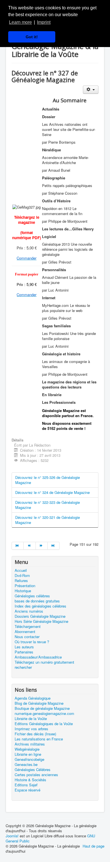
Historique (23, 590)
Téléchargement (28, 626)
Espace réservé (27, 790)
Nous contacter (27, 636)
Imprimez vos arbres (31, 728)
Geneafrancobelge (29, 759)
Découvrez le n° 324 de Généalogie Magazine (52, 492)
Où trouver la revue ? (32, 641)
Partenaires (24, 652)
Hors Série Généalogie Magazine (41, 621)
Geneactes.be (26, 764)
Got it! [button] (32, 37)
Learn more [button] (20, 22)
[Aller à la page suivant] (42, 546)
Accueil (21, 570)
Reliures (21, 580)
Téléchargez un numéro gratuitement (44, 662)
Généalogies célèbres (32, 595)
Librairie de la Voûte (31, 718)
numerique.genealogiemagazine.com (44, 713)
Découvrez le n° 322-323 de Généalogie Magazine (47, 505)
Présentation (25, 585)
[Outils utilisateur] (90, 90)
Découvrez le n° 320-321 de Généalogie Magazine (47, 520)
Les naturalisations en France (39, 739)
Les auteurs (24, 646)
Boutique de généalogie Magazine (42, 708)
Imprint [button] (43, 22)
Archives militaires (30, 744)
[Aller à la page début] (18, 546)
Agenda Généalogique (32, 698)
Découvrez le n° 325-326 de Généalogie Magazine (47, 480)
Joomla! (12, 835)
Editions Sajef (26, 784)
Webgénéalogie (27, 749)
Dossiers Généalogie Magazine (40, 616)
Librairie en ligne (28, 754)
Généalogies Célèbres (32, 769)
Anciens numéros (29, 611)
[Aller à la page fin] (54, 546)
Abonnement (25, 631)
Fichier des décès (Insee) (35, 733)
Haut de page (93, 846)
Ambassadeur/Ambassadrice (38, 657)
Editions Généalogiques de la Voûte (44, 723)
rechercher (23, 667)
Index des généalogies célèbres (40, 606)
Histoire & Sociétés (30, 779)
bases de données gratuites (37, 601)
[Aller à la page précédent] (30, 546)
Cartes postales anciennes (36, 774)
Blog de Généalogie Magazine (39, 703)
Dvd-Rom (22, 575)
